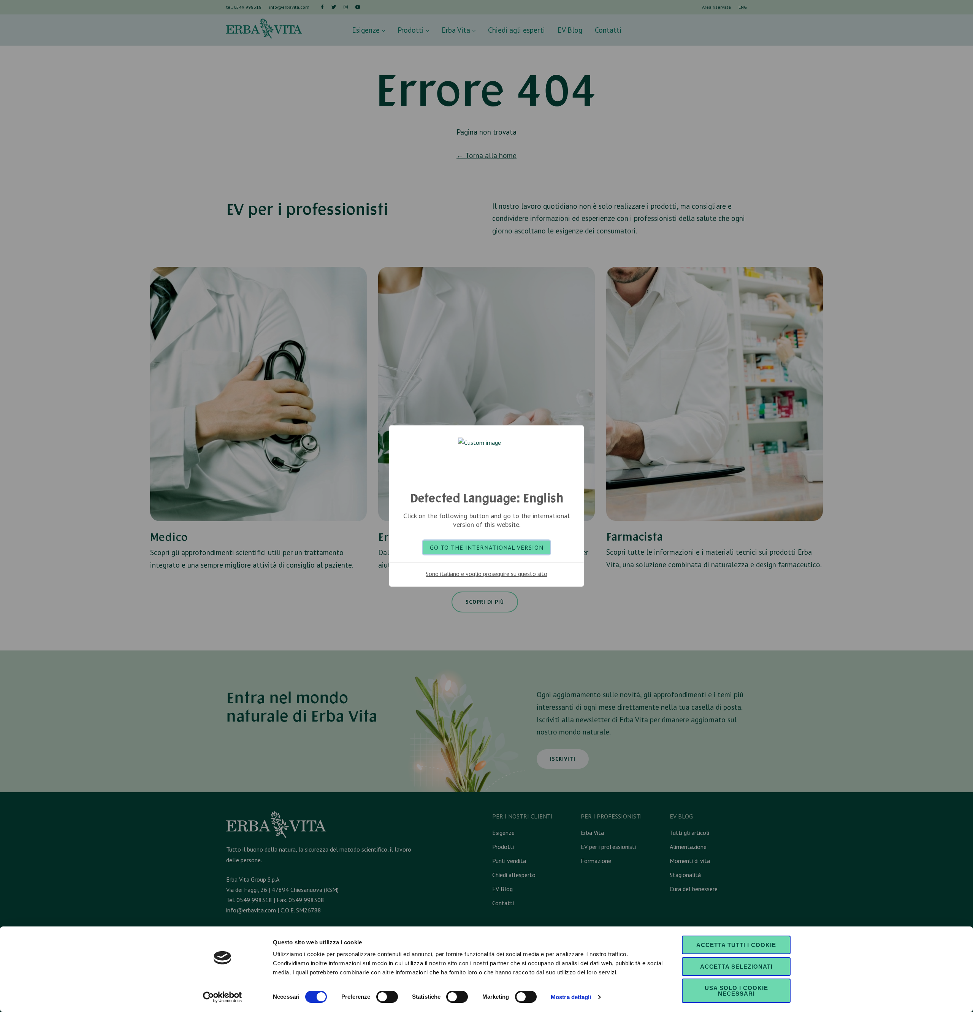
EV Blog (570, 30)
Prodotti (412, 30)
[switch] (387, 997)
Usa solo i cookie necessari (736, 991)
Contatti (608, 30)
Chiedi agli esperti (516, 30)
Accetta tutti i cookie (736, 945)
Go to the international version (487, 547)
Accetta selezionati (736, 966)
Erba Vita (457, 30)
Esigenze (367, 30)
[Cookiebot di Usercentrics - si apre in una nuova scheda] (222, 997)
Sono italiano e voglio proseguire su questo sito (486, 573)
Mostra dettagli (571, 997)
